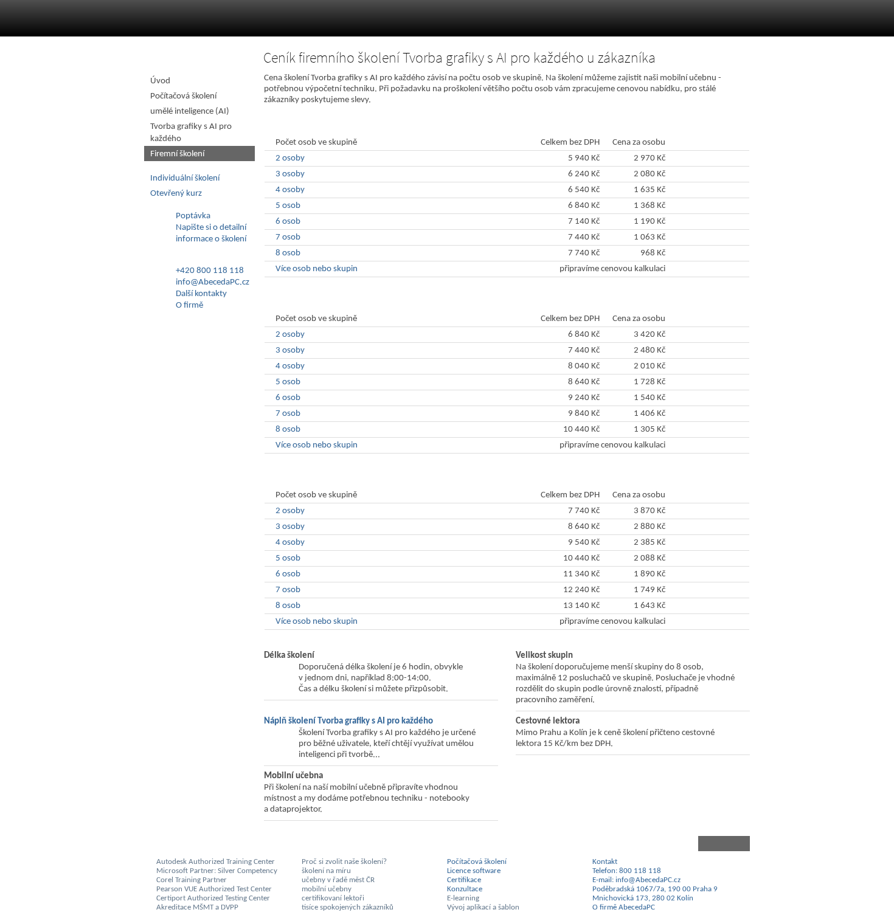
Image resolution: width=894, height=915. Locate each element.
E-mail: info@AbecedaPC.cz (636, 880)
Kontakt (604, 862)
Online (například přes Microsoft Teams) (363, 125)
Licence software (474, 871)
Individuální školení (185, 178)
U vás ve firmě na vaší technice (343, 302)
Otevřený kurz (176, 193)
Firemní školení (177, 154)
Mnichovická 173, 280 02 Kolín (642, 898)
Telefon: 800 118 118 (626, 871)
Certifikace (464, 880)
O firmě (189, 305)
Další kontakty (201, 294)
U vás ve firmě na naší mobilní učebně (358, 478)
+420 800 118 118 (210, 270)
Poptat (696, 269)
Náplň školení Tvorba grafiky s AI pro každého (348, 721)
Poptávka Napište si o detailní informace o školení (211, 228)
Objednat (701, 158)
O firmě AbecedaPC (623, 907)
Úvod (160, 81)
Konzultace (464, 889)
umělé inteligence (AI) (189, 111)
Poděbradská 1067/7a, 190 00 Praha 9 (655, 889)
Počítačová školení (183, 96)
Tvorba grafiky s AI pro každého (191, 132)
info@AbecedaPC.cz (212, 282)
